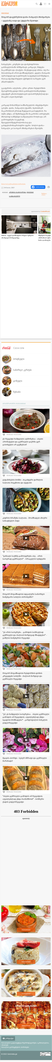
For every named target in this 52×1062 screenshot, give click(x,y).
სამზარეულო (14, 196)
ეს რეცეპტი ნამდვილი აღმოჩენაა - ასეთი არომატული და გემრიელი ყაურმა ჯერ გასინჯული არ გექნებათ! (23, 442)
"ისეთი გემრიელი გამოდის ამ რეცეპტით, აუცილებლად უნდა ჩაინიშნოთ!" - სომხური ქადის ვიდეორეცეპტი (23, 799)
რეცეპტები (26, 930)
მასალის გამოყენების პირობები (13, 184)
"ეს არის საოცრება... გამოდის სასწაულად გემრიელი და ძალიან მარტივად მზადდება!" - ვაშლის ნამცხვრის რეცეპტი (25, 635)
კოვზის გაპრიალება (17, 192)
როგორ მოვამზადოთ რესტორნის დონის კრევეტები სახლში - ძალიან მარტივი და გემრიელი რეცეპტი (22, 676)
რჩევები (30, 192)
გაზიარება (39, 187)
